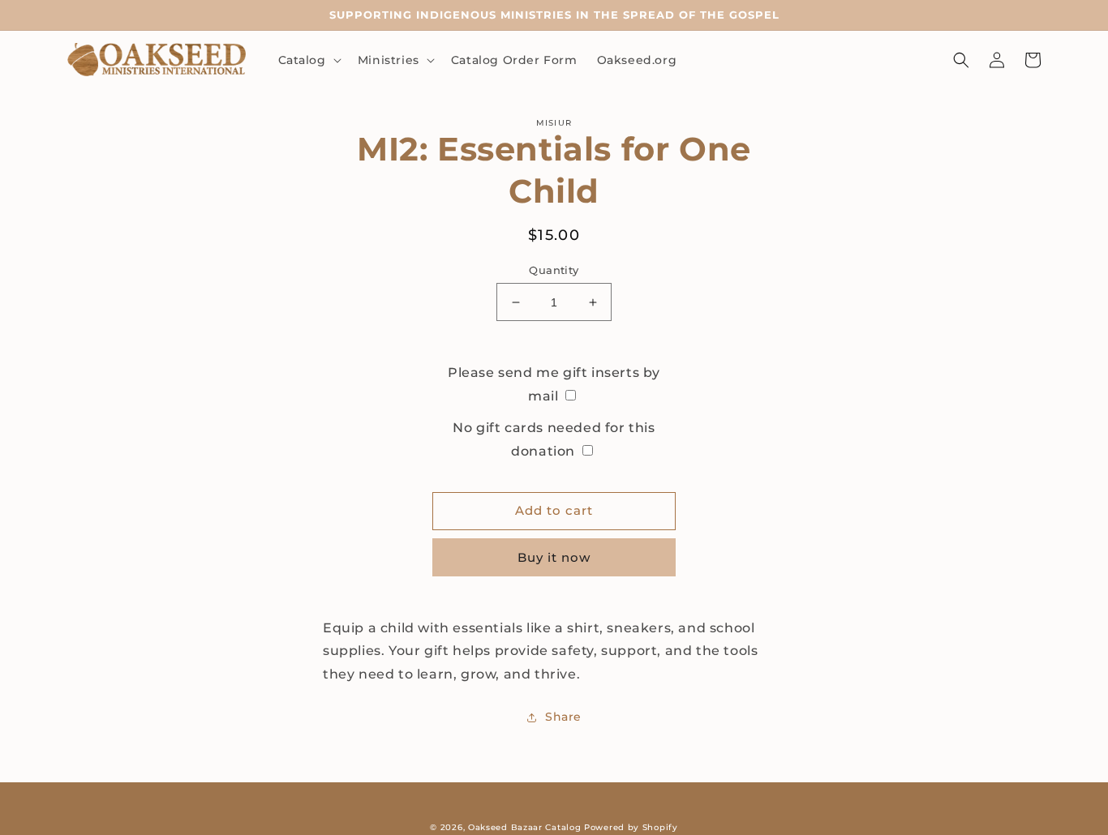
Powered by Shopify (631, 827)
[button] (308, 60)
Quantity (553, 269)
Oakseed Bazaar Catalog (524, 827)
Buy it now (554, 557)
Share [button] (563, 716)
